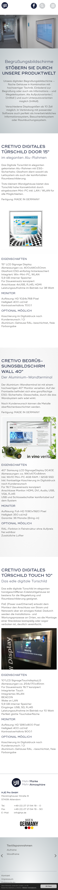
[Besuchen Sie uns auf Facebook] (34, 6)
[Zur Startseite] (4, 5)
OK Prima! (48, 886)
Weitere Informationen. (29, 888)
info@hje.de (20, 813)
